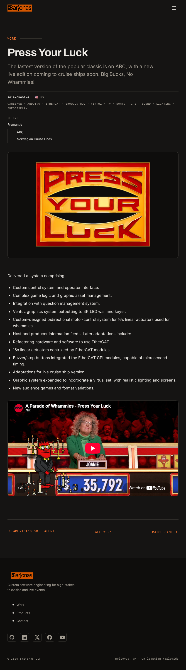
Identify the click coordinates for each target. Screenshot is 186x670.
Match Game (162, 532)
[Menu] (174, 8)
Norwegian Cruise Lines (34, 139)
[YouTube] (62, 637)
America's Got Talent (33, 531)
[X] (37, 637)
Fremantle (14, 124)
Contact (22, 621)
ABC (20, 132)
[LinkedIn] (24, 637)
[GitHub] (11, 637)
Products (23, 613)
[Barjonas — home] (19, 8)
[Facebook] (49, 637)
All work (103, 532)
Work (20, 605)
